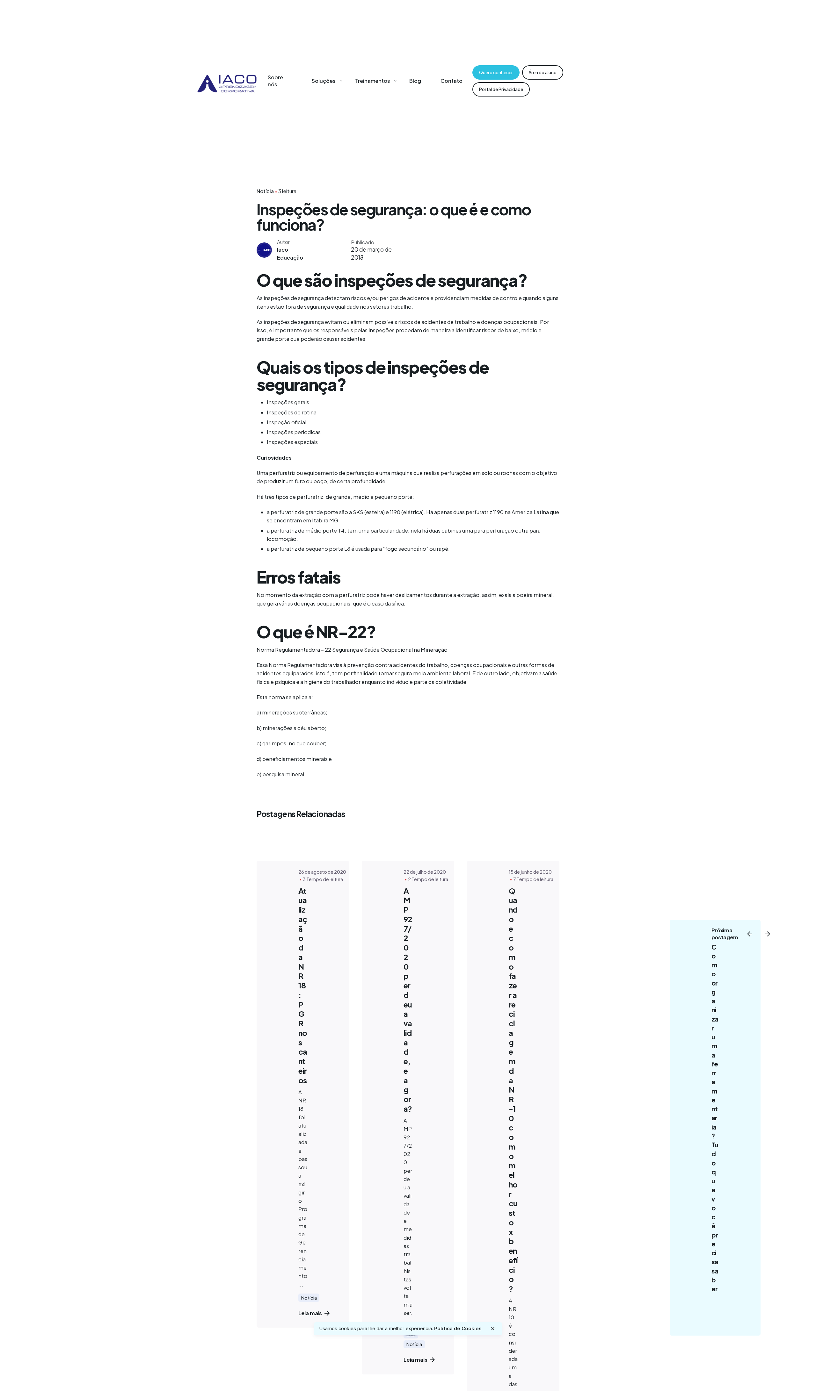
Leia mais (310, 1313)
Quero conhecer (496, 72)
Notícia (265, 191)
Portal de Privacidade (501, 89)
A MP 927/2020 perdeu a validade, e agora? (408, 999)
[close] (492, 1328)
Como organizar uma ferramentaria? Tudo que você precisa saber (714, 1118)
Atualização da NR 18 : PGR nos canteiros (302, 985)
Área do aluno (542, 72)
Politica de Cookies (458, 1328)
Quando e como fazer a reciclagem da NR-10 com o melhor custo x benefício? (513, 1090)
